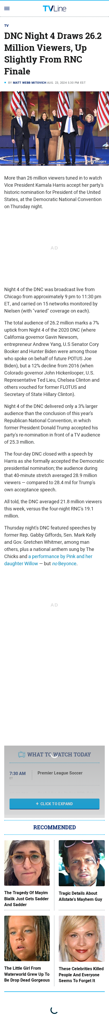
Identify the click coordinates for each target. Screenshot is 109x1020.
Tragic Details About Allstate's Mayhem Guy (80, 896)
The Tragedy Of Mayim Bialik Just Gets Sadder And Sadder (26, 899)
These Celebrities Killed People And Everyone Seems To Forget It (81, 975)
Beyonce (64, 563)
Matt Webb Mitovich (29, 83)
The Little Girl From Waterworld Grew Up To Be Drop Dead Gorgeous (27, 974)
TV (6, 25)
